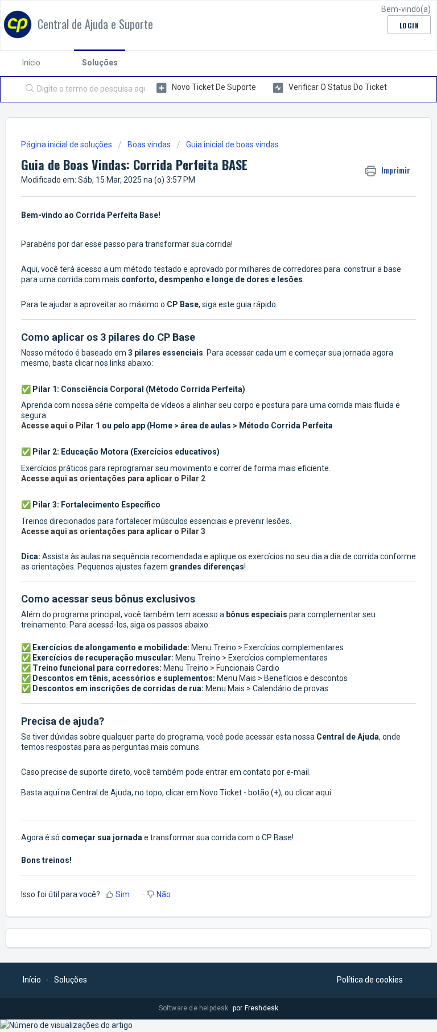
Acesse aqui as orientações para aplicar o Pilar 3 (113, 531)
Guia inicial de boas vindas (232, 144)
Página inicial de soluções (67, 144)
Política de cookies (370, 979)
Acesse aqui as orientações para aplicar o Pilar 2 (113, 478)
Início (31, 62)
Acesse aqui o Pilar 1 (60, 425)
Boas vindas (149, 144)
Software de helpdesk (194, 1008)
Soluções (100, 62)
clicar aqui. (314, 792)
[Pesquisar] (27, 89)
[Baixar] (197, 516)
